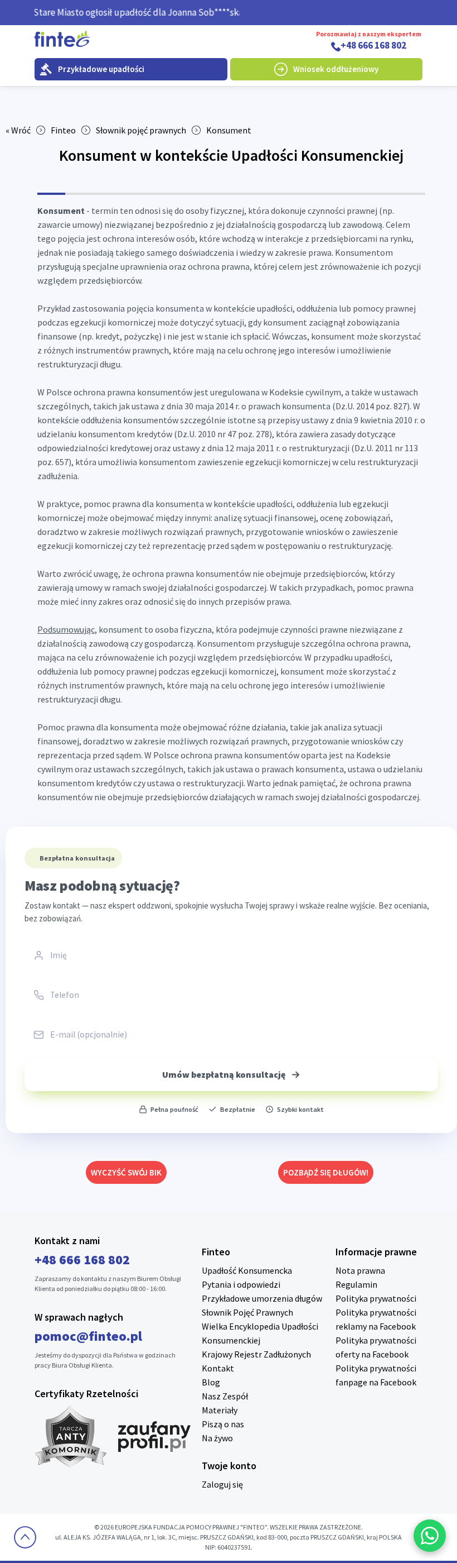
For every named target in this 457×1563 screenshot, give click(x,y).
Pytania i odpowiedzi (241, 1284)
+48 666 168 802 (373, 45)
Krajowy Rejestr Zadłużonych (256, 1354)
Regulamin (356, 1284)
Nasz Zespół (225, 1396)
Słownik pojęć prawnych (141, 130)
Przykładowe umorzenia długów (262, 1298)
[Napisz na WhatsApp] (430, 1535)
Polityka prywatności (376, 1298)
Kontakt (218, 1368)
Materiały (219, 1410)
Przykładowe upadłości (101, 69)
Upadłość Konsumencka (247, 1270)
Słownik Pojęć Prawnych (247, 1312)
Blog (211, 1382)
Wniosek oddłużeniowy (335, 69)
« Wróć (18, 130)
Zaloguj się (222, 1484)
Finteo (63, 130)
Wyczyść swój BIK (126, 1172)
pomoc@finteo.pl (88, 1336)
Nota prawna (360, 1270)
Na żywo (217, 1437)
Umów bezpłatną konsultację (223, 1074)
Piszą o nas (223, 1424)
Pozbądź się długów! (325, 1172)
